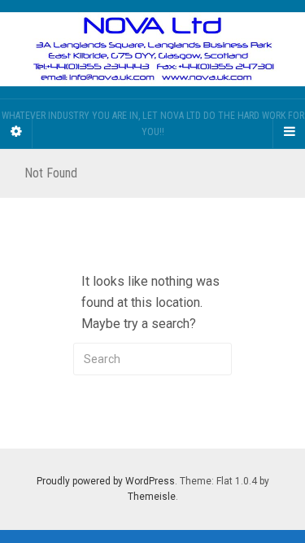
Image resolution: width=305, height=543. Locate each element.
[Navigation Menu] (288, 132)
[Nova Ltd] (152, 49)
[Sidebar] (16, 132)
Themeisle (152, 496)
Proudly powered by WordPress (106, 481)
